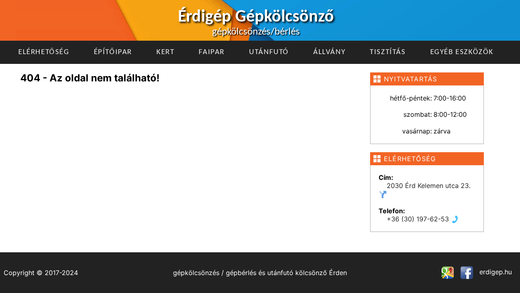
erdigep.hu (494, 272)
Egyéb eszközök (462, 52)
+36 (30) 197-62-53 (419, 219)
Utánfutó (269, 52)
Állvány (329, 52)
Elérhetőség (43, 52)
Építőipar (113, 52)
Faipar (212, 52)
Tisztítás (387, 52)
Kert (165, 52)
